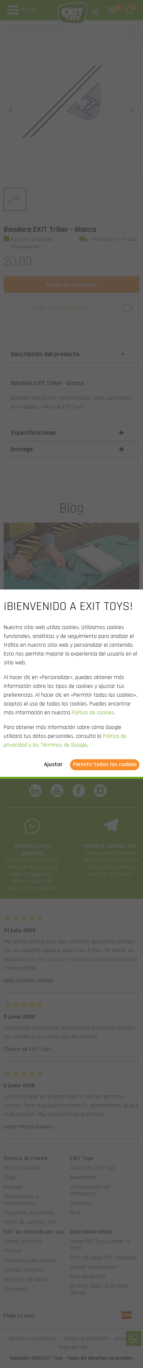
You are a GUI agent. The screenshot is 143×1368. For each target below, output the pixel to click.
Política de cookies (93, 713)
